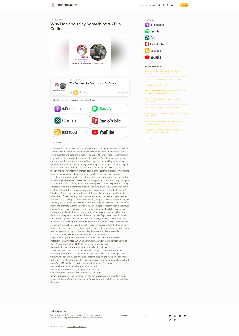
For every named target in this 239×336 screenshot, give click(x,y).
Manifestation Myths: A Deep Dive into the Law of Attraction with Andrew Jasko (165, 131)
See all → (149, 138)
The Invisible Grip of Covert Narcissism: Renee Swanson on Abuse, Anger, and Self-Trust (164, 72)
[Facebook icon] (180, 316)
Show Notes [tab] (58, 142)
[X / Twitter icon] (170, 316)
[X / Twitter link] (159, 5)
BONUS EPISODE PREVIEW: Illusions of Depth (163, 79)
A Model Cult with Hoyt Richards (158, 85)
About (152, 5)
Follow (184, 5)
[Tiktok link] (176, 5)
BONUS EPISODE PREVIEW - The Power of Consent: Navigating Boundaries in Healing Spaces (166, 122)
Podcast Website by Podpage (77, 327)
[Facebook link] (167, 5)
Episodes (143, 5)
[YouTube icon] (185, 316)
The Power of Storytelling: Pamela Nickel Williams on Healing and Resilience (165, 92)
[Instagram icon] (175, 316)
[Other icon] (175, 320)
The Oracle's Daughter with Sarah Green (162, 107)
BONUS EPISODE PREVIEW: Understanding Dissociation (162, 100)
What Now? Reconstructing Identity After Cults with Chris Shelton (166, 114)
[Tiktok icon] (170, 320)
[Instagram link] (163, 5)
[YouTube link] (172, 5)
